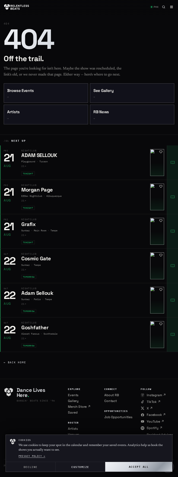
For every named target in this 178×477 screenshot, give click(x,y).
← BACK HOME (15, 362)
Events (73, 395)
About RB (111, 395)
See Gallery (103, 93)
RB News (101, 114)
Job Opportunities (118, 417)
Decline (31, 466)
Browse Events (20, 93)
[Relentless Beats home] (17, 7)
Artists (13, 114)
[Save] (161, 152)
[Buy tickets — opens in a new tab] (172, 162)
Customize (80, 466)
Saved (72, 412)
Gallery (73, 401)
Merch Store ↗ (79, 407)
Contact (110, 401)
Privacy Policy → (32, 456)
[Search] (163, 7)
